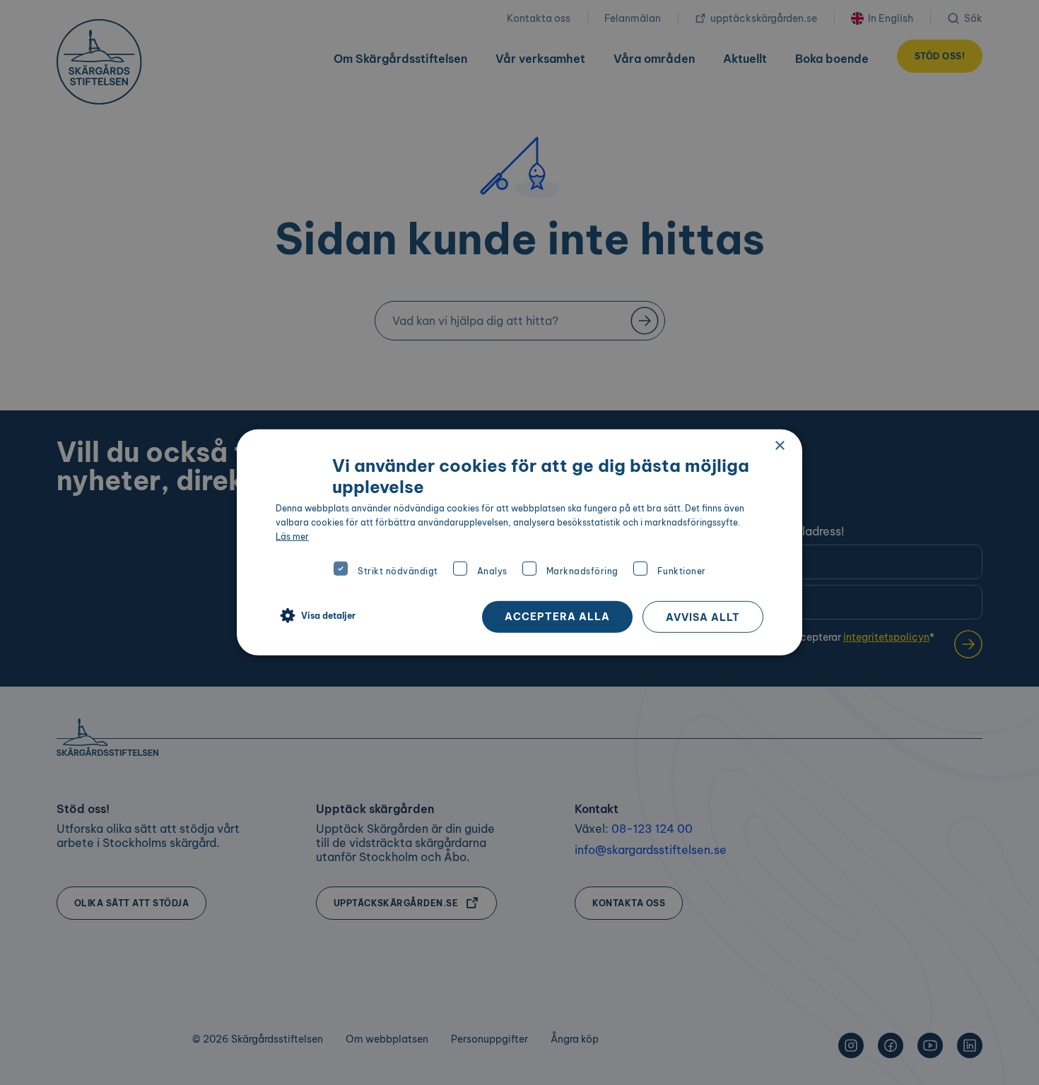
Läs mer (292, 535)
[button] (316, 616)
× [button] (779, 446)
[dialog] (519, 542)
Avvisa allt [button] (703, 617)
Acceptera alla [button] (557, 616)
